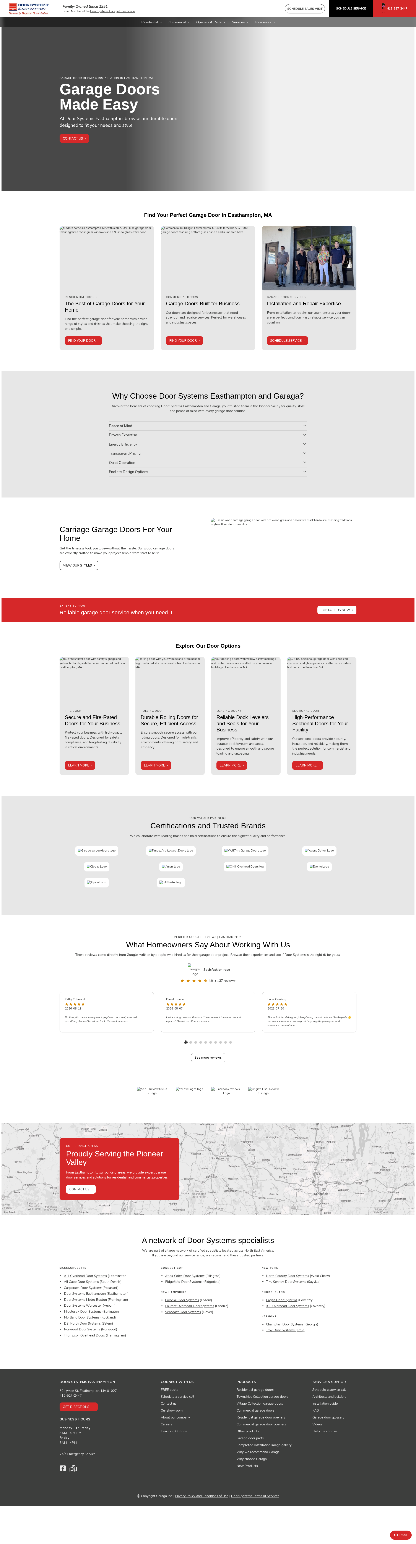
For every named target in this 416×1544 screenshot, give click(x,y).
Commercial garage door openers (261, 1424)
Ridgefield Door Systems (183, 1282)
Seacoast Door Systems (183, 1312)
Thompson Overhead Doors (84, 1335)
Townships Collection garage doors (262, 1396)
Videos (317, 1424)
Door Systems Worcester (83, 1305)
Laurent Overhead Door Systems (189, 1306)
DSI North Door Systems (82, 1323)
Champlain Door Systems (285, 1324)
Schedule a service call (177, 1396)
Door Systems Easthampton (85, 1293)
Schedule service (286, 340)
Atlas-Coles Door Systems (185, 1276)
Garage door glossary (328, 1417)
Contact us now (335, 610)
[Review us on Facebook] (226, 1091)
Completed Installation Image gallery (264, 1445)
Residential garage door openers (261, 1417)
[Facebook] (63, 1469)
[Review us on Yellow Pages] (189, 1089)
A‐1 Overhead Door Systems (85, 1276)
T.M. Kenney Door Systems (286, 1282)
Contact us (79, 1189)
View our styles (77, 565)
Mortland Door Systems (81, 1317)
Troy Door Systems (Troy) (285, 1330)
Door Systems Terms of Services (255, 1496)
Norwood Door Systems (82, 1329)
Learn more (78, 765)
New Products (247, 1466)
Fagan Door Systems (281, 1300)
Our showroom (172, 1410)
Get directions (76, 1407)
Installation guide (325, 1403)
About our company (175, 1417)
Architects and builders (329, 1396)
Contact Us (73, 138)
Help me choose (324, 1431)
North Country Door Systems (287, 1276)
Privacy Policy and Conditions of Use (201, 1496)
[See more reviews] (194, 970)
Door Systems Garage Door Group (112, 11)
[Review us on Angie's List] (263, 1091)
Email (403, 1535)
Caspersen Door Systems (83, 1288)
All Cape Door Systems (81, 1282)
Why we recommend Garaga (258, 1452)
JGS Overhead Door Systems (287, 1306)
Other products (248, 1431)
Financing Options (174, 1431)
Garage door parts (250, 1438)
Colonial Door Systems (182, 1300)
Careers (166, 1424)
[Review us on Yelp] (152, 1091)
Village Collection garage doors (260, 1403)
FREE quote (170, 1390)
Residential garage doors (255, 1390)
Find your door (82, 340)
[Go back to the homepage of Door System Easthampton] (29, 9)
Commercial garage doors (256, 1410)
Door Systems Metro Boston (85, 1300)
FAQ (315, 1410)
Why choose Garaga (252, 1459)
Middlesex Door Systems (82, 1311)
